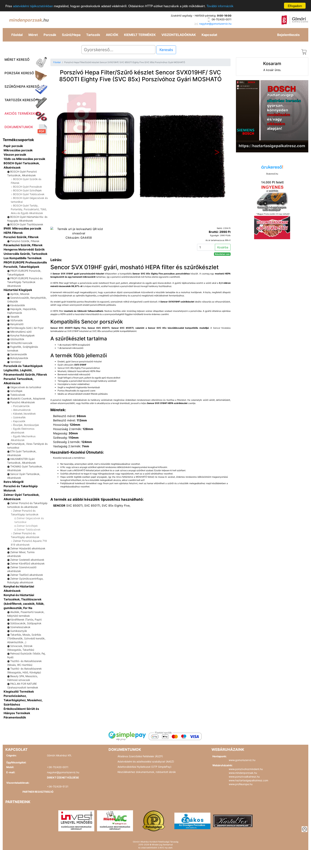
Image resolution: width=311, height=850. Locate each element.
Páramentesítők (15, 717)
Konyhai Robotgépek (22, 335)
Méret (33, 35)
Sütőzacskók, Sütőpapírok (25, 623)
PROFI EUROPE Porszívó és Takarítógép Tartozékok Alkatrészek (24, 282)
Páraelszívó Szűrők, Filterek (23, 245)
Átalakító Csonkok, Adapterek (27, 398)
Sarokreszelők (18, 354)
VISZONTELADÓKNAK (178, 35)
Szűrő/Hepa (71, 35)
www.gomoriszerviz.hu (242, 760)
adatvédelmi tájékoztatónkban (33, 6)
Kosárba (222, 247)
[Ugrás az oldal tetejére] (304, 829)
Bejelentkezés (288, 35)
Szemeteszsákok (20, 627)
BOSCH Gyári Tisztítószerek (26, 224)
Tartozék (93, 35)
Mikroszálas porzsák (18, 150)
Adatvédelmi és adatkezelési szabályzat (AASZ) (146, 761)
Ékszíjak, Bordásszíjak (26, 424)
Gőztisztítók (17, 339)
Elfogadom (295, 5)
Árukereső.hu (272, 174)
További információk (220, 6)
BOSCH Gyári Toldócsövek (28, 194)
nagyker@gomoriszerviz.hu (215, 23)
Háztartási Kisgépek (18, 290)
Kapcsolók (19, 421)
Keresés (166, 50)
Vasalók (14, 316)
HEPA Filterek (13, 233)
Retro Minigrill (13, 482)
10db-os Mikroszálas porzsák (24, 159)
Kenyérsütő (16, 324)
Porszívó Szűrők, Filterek (21, 237)
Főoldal (17, 35)
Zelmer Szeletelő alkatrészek (27, 559)
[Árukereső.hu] (272, 168)
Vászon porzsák (15, 154)
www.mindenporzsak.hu (243, 772)
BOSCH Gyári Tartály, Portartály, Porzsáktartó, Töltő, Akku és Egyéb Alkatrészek (29, 209)
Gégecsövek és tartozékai (25, 387)
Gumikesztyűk (18, 630)
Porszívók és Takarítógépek (23, 366)
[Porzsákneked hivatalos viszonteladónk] (154, 820)
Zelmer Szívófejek (27, 525)
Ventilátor (15, 361)
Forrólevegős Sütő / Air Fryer (27, 327)
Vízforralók (16, 320)
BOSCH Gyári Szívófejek (27, 190)
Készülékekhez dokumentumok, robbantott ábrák (147, 771)
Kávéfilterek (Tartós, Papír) (26, 619)
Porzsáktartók (21, 406)
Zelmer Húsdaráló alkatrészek (27, 548)
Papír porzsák (13, 146)
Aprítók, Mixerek (20, 293)
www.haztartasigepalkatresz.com (248, 780)
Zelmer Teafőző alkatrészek (26, 574)
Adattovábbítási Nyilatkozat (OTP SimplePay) (144, 766)
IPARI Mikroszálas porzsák (22, 228)
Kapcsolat (209, 35)
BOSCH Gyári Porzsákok (27, 186)
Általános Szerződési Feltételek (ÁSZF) (140, 756)
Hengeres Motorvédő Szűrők (24, 249)
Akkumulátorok (22, 409)
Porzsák (50, 35)
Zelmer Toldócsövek (28, 529)
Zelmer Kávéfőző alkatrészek (27, 563)
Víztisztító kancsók (21, 342)
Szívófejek (16, 390)
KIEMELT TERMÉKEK (140, 35)
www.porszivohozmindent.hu (246, 769)
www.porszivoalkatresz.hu (244, 776)
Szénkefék (19, 417)
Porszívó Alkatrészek (22, 402)
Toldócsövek (17, 394)
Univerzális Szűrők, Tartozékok (25, 254)
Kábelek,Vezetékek (24, 413)
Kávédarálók (17, 305)
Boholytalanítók (19, 358)
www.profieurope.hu (241, 784)
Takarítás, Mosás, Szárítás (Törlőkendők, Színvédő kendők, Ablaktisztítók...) (26, 638)
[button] (63, 153)
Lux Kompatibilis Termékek (23, 258)
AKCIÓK (112, 35)
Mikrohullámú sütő (20, 331)
